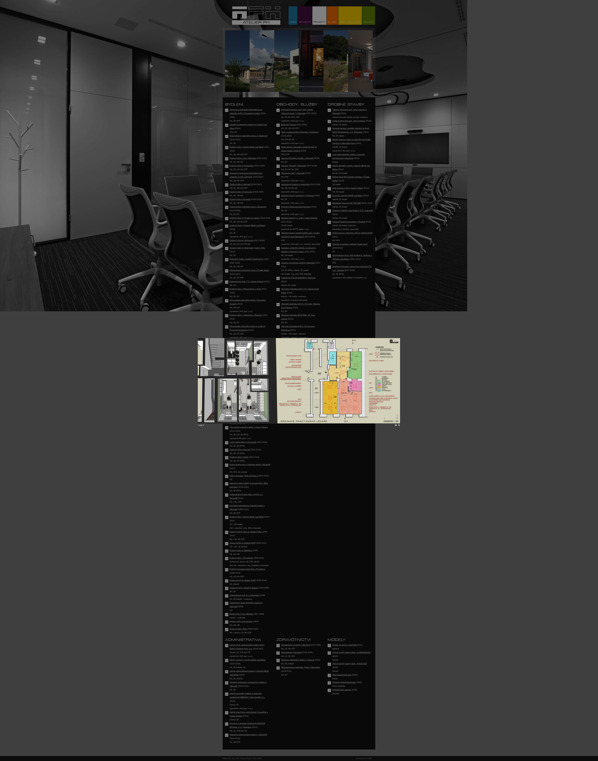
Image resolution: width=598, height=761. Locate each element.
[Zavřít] (399, 425)
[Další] (396, 425)
